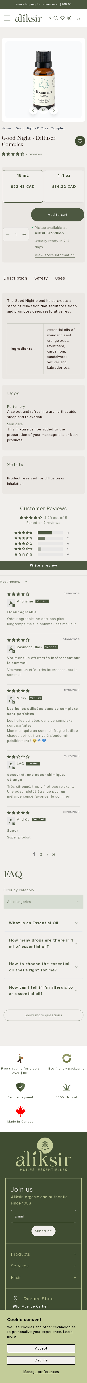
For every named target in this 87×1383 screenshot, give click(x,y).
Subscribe (43, 1231)
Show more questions (43, 1015)
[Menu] (7, 18)
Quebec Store (38, 1298)
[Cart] (78, 17)
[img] (18, 594)
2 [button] (41, 854)
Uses (60, 278)
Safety (41, 278)
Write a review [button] (43, 565)
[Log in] (69, 17)
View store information (55, 255)
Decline (41, 1360)
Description (15, 278)
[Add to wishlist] (80, 141)
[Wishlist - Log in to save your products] (62, 18)
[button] (55, 17)
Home (6, 128)
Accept (41, 1348)
